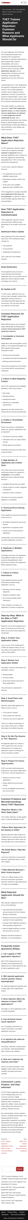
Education (9, 9)
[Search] (21, 2)
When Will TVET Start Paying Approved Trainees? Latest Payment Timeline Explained (13, 1195)
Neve (5, 1218)
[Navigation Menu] (25, 2)
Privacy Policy (12, 1212)
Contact (21, 1212)
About (3, 1212)
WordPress (20, 1218)
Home (3, 9)
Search (19, 1169)
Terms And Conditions (18, 1214)
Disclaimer (4, 1214)
